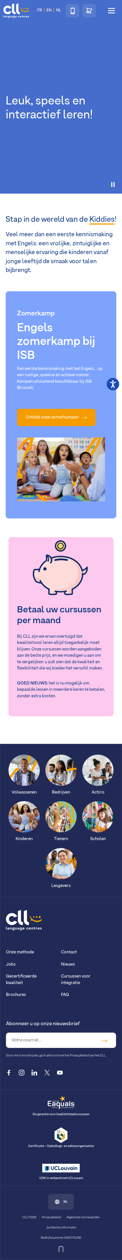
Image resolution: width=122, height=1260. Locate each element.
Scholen (98, 839)
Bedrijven (61, 792)
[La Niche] (61, 1249)
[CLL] (24, 920)
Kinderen (24, 839)
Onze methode (20, 952)
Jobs (11, 964)
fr (39, 10)
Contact (69, 952)
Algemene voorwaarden (83, 1217)
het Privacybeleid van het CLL (85, 1055)
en (49, 10)
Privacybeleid (51, 1217)
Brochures (16, 995)
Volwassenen (24, 792)
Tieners (61, 839)
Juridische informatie (61, 1227)
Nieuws (68, 964)
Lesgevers (61, 886)
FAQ (65, 995)
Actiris (98, 792)
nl (66, 1201)
